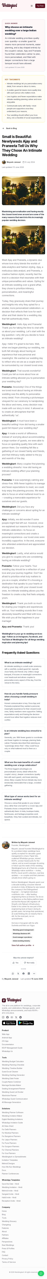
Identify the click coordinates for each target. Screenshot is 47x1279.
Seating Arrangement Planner (13, 1089)
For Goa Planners (9, 1153)
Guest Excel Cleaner (10, 1072)
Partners (5, 1235)
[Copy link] (34, 973)
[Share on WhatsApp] (13, 973)
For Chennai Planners (10, 1150)
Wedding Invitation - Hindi (12, 1187)
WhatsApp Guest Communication (15, 1099)
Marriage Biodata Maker (11, 1085)
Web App (5, 1034)
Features (5, 1228)
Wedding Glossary (9, 1221)
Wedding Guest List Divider (12, 1092)
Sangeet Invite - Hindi (10, 1194)
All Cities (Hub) (8, 1126)
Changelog (6, 1225)
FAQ (3, 1252)
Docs (4, 1170)
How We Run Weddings (11, 1167)
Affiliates (5, 1238)
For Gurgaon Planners (10, 1146)
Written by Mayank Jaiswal (23, 842)
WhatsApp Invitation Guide (12, 1123)
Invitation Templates (10, 1160)
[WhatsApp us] (41, 1273)
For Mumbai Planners (10, 1133)
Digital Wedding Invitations (12, 1119)
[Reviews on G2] (20, 1017)
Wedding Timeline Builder (12, 1068)
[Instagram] (3, 1017)
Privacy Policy (7, 1259)
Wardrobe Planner (9, 1095)
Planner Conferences (10, 1174)
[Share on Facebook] (23, 973)
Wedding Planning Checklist (13, 1065)
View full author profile (21, 945)
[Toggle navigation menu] (32, 6)
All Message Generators (11, 1102)
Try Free (40, 6)
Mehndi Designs (8, 1163)
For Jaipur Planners (9, 1140)
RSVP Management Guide (12, 1048)
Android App (7, 1038)
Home (4, 1211)
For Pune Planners (9, 1143)
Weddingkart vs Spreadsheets (14, 1157)
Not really (30, 963)
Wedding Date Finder (10, 1078)
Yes (17, 963)
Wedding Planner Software (12, 1112)
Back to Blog (11, 128)
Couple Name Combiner (11, 1082)
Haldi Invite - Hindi (9, 1197)
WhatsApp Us (7, 1051)
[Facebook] (7, 1017)
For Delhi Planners (9, 1129)
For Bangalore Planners (11, 1136)
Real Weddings (8, 1245)
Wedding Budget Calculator (13, 1061)
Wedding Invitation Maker (12, 1116)
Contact (5, 1255)
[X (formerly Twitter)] (16, 1017)
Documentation (8, 1044)
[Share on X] (18, 973)
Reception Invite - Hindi (11, 1201)
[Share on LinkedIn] (29, 973)
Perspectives (7, 1242)
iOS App (5, 1041)
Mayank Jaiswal (14, 162)
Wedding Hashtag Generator (13, 1075)
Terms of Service (9, 1262)
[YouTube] (12, 1017)
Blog (4, 1214)
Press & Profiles (8, 1248)
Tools (4, 1218)
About (4, 1231)
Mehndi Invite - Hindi (10, 1191)
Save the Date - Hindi (10, 1184)
